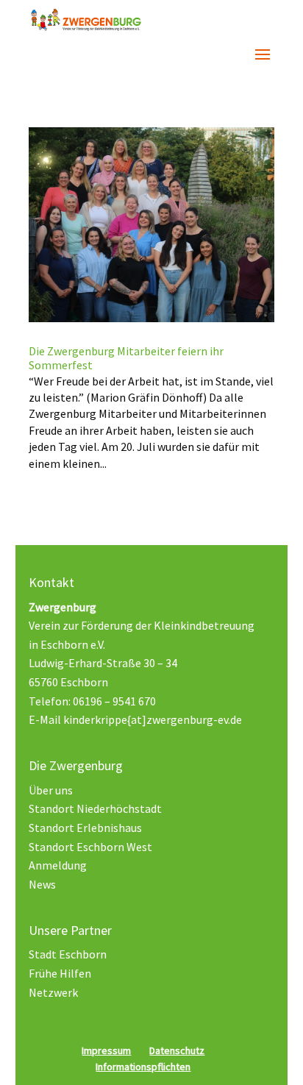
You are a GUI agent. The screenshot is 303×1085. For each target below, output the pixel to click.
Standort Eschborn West (90, 846)
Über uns (51, 790)
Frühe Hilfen (60, 973)
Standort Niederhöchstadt (95, 808)
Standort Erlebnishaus (85, 827)
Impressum (106, 1050)
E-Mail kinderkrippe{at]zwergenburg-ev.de (135, 719)
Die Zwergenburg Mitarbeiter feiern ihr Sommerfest (126, 358)
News (42, 884)
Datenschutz (176, 1050)
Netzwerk (53, 992)
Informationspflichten (143, 1066)
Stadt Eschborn (68, 954)
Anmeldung (58, 865)
